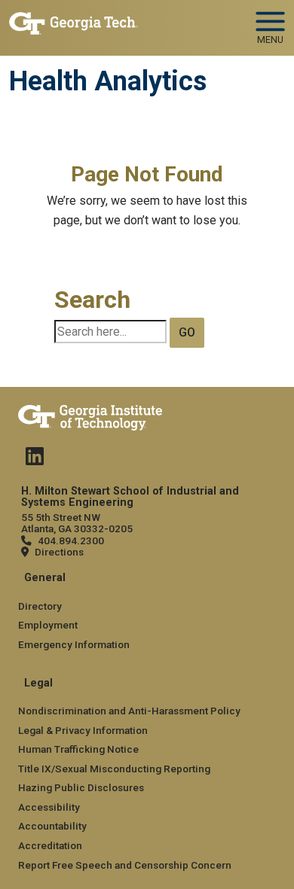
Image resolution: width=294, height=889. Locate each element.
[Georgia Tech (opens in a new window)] (90, 415)
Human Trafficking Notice (78, 749)
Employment (48, 625)
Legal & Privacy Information (83, 730)
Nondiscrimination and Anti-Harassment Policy (129, 711)
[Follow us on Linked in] (35, 460)
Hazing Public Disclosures (81, 787)
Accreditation (50, 845)
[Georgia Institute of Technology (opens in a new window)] (73, 21)
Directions (59, 552)
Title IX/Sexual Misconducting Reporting (114, 769)
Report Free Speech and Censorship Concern (124, 865)
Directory (40, 606)
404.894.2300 (71, 540)
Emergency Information (74, 644)
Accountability (52, 826)
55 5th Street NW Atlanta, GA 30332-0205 (77, 522)
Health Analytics (108, 81)
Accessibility (49, 807)
